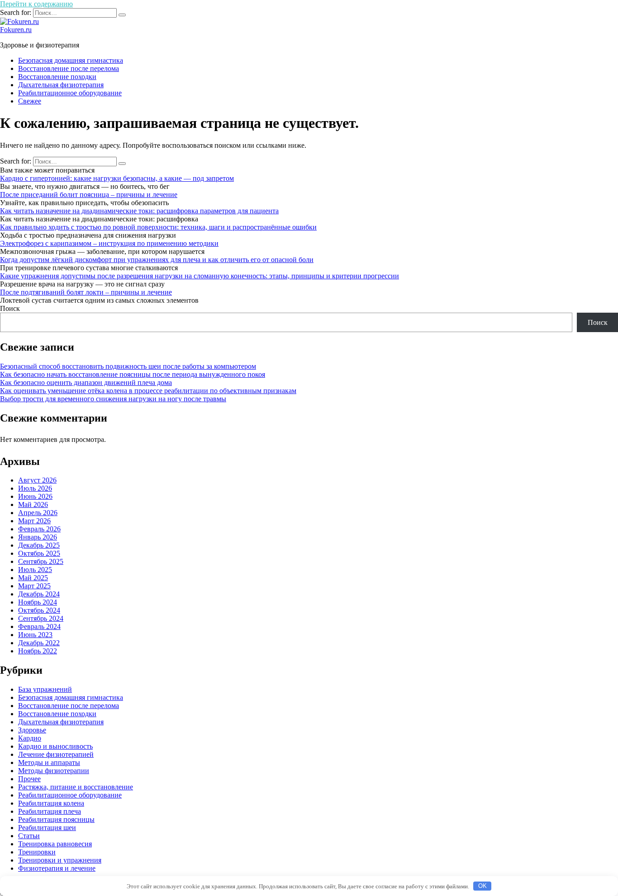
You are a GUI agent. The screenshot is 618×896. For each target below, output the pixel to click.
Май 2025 (33, 578)
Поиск (10, 308)
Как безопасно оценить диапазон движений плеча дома (86, 382)
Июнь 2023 (35, 634)
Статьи (29, 836)
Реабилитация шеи (47, 827)
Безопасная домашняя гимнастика (70, 60)
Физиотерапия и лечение (56, 868)
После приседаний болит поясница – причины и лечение (88, 194)
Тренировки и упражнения (59, 860)
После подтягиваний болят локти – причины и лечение (86, 292)
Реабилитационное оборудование (70, 93)
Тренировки (37, 852)
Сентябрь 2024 (40, 618)
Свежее (29, 101)
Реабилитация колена (51, 803)
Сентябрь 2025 (40, 561)
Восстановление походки (57, 76)
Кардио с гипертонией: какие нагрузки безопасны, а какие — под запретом (117, 178)
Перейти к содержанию (36, 4)
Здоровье (32, 730)
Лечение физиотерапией (56, 754)
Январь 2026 (37, 537)
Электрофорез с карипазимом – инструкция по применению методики (109, 243)
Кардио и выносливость (55, 746)
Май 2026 (33, 504)
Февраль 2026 (39, 529)
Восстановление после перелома (68, 68)
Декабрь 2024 (39, 594)
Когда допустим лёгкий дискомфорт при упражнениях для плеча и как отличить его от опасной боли (157, 259)
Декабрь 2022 (39, 643)
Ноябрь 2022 (37, 651)
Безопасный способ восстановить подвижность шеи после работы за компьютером (128, 366)
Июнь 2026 (35, 496)
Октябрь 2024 (39, 610)
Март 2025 (34, 586)
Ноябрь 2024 (37, 602)
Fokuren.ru (16, 29)
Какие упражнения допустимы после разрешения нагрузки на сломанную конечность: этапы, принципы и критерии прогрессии (199, 276)
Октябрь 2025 (39, 553)
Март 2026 (34, 521)
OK (482, 885)
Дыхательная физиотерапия (61, 85)
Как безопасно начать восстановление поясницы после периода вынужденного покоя (132, 374)
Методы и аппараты (49, 762)
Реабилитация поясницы (56, 819)
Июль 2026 (35, 488)
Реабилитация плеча (49, 811)
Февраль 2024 (39, 626)
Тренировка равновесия (55, 844)
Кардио (29, 738)
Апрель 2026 (37, 512)
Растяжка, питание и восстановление (75, 787)
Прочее (29, 779)
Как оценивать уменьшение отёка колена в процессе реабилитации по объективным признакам (148, 390)
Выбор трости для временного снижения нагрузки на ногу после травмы (113, 399)
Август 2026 (37, 480)
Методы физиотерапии (53, 770)
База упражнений (45, 689)
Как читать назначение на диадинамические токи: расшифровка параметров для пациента (139, 211)
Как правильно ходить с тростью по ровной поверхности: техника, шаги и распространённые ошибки (158, 227)
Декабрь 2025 (39, 545)
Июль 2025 (35, 569)
